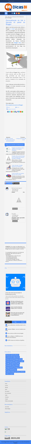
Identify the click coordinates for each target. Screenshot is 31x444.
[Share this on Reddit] (20, 111)
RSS (19, 13)
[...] (24, 154)
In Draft (12, 29)
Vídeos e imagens (9, 373)
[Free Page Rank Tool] (7, 429)
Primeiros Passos (9, 367)
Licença (6, 385)
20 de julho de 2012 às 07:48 (15, 190)
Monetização (9, 365)
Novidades (9, 109)
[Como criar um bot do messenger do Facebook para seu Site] (15, 282)
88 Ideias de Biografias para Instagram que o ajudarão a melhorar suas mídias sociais (17, 302)
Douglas (14, 214)
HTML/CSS (13, 363)
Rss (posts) (7, 391)
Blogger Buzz (17, 42)
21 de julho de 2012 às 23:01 (15, 216)
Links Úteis (7, 406)
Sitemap (6, 387)
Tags (15, 322)
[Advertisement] (16, 125)
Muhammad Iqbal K (17, 188)
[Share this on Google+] (11, 111)
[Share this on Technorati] (22, 111)
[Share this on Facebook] (8, 111)
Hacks (18, 363)
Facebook (16, 361)
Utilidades (22, 371)
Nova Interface (16, 365)
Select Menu (6, 13)
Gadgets (22, 361)
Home (6, 16)
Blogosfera (8, 354)
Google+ (17, 13)
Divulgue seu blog (18, 359)
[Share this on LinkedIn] (18, 111)
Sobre (6, 389)
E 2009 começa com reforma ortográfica (15, 340)
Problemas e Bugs (18, 367)
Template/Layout (12, 369)
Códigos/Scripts (15, 357)
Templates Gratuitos (10, 371)
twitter (14, 13)
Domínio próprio (9, 361)
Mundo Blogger (7, 408)
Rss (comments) (8, 393)
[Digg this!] (15, 111)
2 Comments (9, 183)
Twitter (17, 371)
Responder (15, 208)
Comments (16, 183)
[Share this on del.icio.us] (17, 111)
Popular (8, 322)
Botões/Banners (15, 354)
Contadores (8, 357)
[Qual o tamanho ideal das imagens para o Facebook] (7, 308)
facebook (12, 13)
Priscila (18, 107)
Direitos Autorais (9, 359)
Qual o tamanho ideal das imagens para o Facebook (16, 307)
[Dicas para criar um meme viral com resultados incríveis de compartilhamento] (7, 314)
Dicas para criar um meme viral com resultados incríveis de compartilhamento (17, 314)
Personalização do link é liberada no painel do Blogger (15, 22)
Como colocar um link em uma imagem (15, 333)
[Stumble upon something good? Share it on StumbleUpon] (13, 111)
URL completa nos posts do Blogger (14, 105)
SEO (9, 16)
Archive (22, 322)
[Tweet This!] (9, 111)
